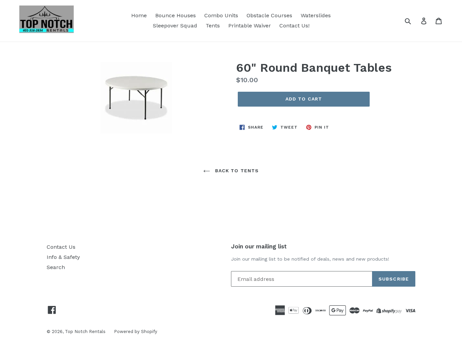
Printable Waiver (249, 25)
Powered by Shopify (135, 331)
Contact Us (61, 247)
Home (139, 15)
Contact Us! (294, 25)
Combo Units (221, 15)
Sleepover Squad (175, 25)
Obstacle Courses (269, 15)
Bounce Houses (175, 15)
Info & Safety (63, 257)
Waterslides (316, 15)
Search (56, 267)
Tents (213, 25)
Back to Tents (236, 170)
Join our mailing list (259, 246)
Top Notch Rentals (85, 331)
